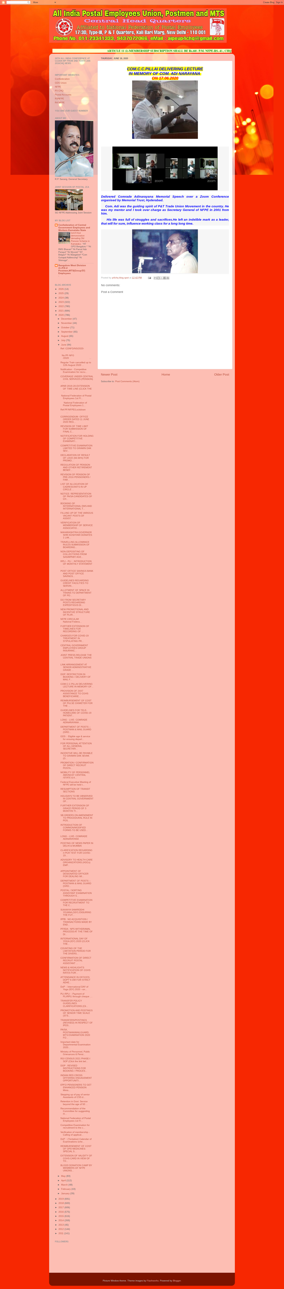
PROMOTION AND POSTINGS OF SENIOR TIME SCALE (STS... (76, 1013)
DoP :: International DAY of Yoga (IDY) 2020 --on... (74, 988)
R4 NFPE (60, 102)
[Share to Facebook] (164, 278)
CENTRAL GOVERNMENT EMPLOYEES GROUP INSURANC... (74, 648)
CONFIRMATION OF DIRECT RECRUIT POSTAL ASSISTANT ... (75, 960)
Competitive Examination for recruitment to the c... (75, 1126)
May (63, 1176)
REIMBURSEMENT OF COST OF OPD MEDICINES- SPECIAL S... (76, 1149)
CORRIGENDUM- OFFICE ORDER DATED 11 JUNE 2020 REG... (74, 419)
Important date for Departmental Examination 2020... (75, 1044)
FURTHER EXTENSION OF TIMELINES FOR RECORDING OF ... (74, 629)
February (66, 1189)
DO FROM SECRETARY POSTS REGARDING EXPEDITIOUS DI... (73, 602)
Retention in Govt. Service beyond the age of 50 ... (74, 1102)
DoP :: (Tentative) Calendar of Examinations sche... (76, 1140)
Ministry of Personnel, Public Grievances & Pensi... (75, 1053)
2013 (61, 1225)
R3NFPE (59, 98)
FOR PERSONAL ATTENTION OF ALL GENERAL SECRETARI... (76, 746)
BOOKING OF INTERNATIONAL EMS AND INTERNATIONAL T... (76, 506)
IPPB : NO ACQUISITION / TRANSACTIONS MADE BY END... (76, 922)
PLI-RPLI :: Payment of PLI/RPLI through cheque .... (76, 995)
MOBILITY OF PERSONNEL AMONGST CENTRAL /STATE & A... (75, 775)
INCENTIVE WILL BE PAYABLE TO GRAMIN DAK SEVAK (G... (76, 756)
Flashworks (153, 1280)
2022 (61, 306)
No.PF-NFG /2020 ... (75, 356)
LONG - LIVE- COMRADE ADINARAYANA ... (73, 721)
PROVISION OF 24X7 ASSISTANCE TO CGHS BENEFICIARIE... (74, 693)
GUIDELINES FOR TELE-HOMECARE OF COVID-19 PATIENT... (75, 713)
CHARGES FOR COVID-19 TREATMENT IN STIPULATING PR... (74, 638)
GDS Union (61, 83)
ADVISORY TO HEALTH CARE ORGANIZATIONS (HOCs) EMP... (76, 862)
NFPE (58, 87)
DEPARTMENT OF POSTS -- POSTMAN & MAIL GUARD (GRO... (75, 729)
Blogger (177, 1280)
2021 (61, 311)
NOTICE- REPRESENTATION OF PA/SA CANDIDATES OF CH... (76, 496)
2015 (61, 1216)
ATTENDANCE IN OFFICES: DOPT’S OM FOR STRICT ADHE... (75, 980)
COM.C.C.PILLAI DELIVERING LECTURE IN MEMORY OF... (76, 685)
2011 (61, 1233)
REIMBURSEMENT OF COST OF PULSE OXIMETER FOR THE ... (76, 703)
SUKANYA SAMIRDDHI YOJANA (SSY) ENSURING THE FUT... (75, 912)
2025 (61, 293)
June (64, 345)
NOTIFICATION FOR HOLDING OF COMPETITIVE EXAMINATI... (77, 438)
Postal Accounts (63, 94)
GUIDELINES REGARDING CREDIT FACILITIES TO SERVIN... (74, 583)
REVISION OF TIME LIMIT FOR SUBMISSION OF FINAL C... (74, 429)
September (67, 332)
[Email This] (155, 278)
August (65, 336)
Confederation (62, 79)
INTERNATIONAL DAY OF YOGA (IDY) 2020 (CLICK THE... (75, 941)
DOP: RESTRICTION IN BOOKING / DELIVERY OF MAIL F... (75, 677)
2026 (61, 289)
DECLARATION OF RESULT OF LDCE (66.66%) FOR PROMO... (75, 458)
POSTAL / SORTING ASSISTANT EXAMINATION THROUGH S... (76, 893)
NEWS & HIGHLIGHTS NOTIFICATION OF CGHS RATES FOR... (75, 970)
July (63, 340)
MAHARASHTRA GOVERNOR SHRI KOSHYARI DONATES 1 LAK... (76, 535)
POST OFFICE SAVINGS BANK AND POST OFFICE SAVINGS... (76, 573)
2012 (61, 1229)
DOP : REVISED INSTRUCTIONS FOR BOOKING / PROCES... (73, 1068)
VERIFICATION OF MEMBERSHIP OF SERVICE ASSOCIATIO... (76, 525)
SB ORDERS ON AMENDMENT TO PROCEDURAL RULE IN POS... (76, 818)
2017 (61, 1207)
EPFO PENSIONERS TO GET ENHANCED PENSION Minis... (76, 1087)
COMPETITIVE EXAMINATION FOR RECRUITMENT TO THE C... (76, 903)
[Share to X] (161, 278)
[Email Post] (149, 277)
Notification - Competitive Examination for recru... (73, 370)
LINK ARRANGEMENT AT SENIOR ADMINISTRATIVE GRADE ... (75, 667)
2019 (61, 1199)
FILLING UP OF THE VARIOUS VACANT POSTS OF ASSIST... (76, 515)
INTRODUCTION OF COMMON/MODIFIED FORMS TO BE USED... (74, 827)
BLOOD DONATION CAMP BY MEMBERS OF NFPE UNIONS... (76, 1168)
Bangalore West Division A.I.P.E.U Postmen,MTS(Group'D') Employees (72, 269)
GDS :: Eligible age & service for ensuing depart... (75, 737)
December (67, 319)
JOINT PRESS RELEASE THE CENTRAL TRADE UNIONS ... (76, 658)
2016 (61, 1212)
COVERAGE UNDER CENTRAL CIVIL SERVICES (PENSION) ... (76, 379)
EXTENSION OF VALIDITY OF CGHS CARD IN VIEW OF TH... (76, 1158)
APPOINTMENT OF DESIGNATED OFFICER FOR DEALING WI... (74, 874)
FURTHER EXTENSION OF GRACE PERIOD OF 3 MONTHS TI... (74, 808)
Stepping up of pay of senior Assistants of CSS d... (75, 1095)
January (65, 1193)
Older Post (221, 374)
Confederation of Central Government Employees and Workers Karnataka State (74, 227)
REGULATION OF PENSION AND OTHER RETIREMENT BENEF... (76, 467)
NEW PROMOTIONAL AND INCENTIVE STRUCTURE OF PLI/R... (75, 612)
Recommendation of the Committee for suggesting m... (75, 1111)
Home (166, 374)
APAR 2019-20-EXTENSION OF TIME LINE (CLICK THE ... (76, 388)
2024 (61, 298)
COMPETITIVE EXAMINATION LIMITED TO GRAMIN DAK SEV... (76, 448)
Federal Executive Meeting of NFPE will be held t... (75, 783)
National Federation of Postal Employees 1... (73, 404)
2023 (61, 302)
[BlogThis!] (158, 278)
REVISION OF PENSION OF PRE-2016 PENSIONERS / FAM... (75, 477)
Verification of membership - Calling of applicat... (75, 1133)
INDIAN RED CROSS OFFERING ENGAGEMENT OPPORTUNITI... (76, 1078)
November (67, 323)
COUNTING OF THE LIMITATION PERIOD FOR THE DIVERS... (75, 951)
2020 (61, 315)
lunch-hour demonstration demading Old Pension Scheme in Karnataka (80, 238)
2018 (61, 1203)
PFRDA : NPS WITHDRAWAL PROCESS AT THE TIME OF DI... (76, 931)
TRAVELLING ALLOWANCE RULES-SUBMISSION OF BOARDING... (75, 545)
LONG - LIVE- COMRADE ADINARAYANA (73, 837)
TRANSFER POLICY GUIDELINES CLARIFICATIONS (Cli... (74, 1003)
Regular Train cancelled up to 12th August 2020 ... (75, 363)
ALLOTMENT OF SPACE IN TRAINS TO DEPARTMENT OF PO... (76, 593)
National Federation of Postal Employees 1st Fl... (75, 397)
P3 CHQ (59, 91)
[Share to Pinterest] (167, 278)
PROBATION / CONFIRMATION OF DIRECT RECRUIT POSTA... (77, 765)
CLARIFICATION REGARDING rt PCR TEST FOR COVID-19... (76, 853)
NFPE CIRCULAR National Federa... (75, 620)
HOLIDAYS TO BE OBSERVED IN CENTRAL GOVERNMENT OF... (77, 799)
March (64, 1185)
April (63, 1180)
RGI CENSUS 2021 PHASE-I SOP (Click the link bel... (75, 1059)
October (65, 327)
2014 (61, 1220)
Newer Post (109, 374)
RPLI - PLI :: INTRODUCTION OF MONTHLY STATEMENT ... (76, 564)
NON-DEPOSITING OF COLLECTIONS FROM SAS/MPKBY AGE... (73, 554)
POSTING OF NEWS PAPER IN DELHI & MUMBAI (76, 844)
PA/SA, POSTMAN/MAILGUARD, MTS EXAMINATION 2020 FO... (75, 1033)
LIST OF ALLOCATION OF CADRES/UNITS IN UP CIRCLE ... (74, 487)
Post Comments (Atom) (127, 381)
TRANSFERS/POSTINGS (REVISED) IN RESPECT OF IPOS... (76, 1023)
